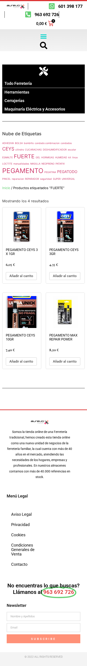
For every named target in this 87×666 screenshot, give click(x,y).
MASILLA (35, 163)
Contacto (19, 564)
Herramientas (16, 92)
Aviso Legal (21, 514)
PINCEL (6, 178)
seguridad (46, 178)
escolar (72, 149)
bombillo (29, 143)
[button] (44, 36)
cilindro (19, 149)
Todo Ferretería (18, 83)
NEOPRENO (47, 163)
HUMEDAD (61, 157)
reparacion (18, 178)
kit (69, 157)
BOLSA (19, 143)
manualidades (21, 163)
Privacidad (20, 524)
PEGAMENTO (22, 171)
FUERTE (24, 156)
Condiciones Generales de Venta (23, 549)
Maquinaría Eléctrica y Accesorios (34, 109)
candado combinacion (47, 143)
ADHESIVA (8, 143)
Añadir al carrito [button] (21, 276)
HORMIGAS (47, 157)
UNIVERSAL (68, 178)
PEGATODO (67, 171)
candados (66, 143)
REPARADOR (32, 178)
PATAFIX (60, 163)
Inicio (6, 188)
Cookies (18, 534)
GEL (38, 157)
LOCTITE (7, 163)
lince (75, 157)
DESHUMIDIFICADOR (55, 149)
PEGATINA (50, 172)
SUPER (57, 178)
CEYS (8, 149)
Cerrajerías (14, 100)
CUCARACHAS (33, 149)
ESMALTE (7, 157)
